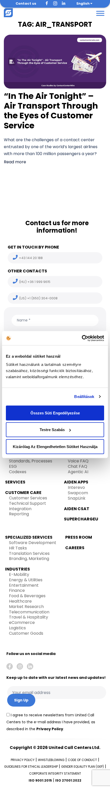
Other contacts (27, 271)
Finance (17, 590)
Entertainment (24, 585)
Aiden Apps (76, 482)
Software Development (32, 543)
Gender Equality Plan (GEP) (82, 766)
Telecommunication (29, 612)
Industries (17, 569)
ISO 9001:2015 (40, 780)
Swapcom (78, 493)
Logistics (17, 628)
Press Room (78, 537)
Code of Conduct (82, 760)
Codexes (17, 472)
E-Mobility (19, 574)
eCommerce (22, 622)
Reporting (19, 514)
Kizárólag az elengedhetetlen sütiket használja (55, 446)
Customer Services (28, 498)
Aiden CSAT (76, 509)
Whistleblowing (51, 760)
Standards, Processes (30, 461)
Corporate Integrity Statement (55, 773)
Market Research (26, 607)
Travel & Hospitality (28, 617)
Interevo (76, 487)
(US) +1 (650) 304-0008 (38, 298)
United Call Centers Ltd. (74, 747)
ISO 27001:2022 (68, 780)
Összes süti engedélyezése (55, 413)
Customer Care (23, 493)
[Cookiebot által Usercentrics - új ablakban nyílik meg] (81, 338)
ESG (13, 466)
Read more (15, 162)
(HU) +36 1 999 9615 (34, 281)
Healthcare (20, 601)
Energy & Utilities (25, 580)
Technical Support (27, 503)
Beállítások (84, 396)
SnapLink (76, 498)
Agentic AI (78, 472)
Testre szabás (52, 429)
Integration (20, 509)
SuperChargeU (81, 519)
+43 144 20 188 (31, 257)
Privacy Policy (49, 728)
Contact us (26, 3)
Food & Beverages (27, 596)
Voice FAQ (78, 461)
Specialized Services (28, 537)
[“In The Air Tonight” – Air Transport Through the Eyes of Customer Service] (55, 61)
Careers (74, 548)
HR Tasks (18, 548)
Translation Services (29, 553)
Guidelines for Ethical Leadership (31, 766)
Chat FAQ (77, 466)
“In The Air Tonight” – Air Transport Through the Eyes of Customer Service (51, 110)
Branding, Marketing (29, 559)
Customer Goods (26, 633)
